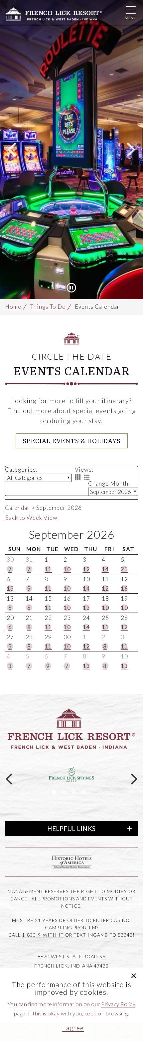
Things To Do (48, 306)
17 (86, 598)
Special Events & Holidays (72, 441)
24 (86, 617)
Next (134, 778)
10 (86, 579)
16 (67, 598)
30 (10, 559)
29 (48, 637)
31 (29, 559)
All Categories (25, 477)
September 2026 (110, 491)
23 (67, 617)
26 (124, 617)
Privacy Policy (118, 1004)
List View (86, 477)
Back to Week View (31, 517)
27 (10, 637)
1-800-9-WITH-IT (43, 935)
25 (105, 617)
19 (124, 598)
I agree (73, 1028)
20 (10, 617)
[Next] (131, 150)
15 (48, 598)
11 (105, 579)
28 (29, 637)
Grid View (77, 477)
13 (10, 598)
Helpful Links (71, 828)
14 (29, 598)
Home (13, 306)
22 (48, 617)
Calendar (17, 507)
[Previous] (12, 150)
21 (29, 617)
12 (124, 579)
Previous (9, 778)
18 (105, 598)
